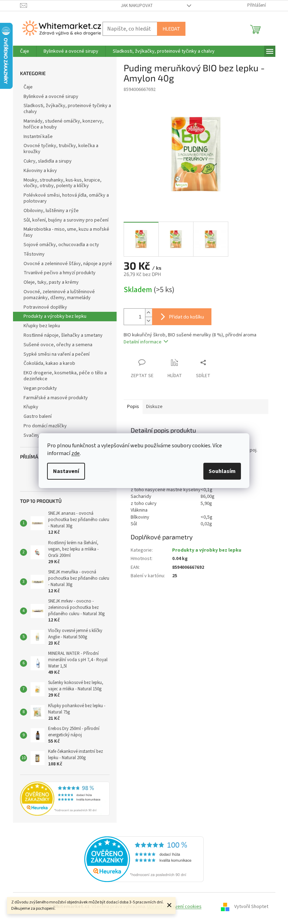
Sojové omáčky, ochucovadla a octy (61, 244)
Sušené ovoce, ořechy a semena (58, 344)
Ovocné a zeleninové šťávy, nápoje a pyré (68, 263)
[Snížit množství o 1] (148, 321)
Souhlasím (222, 471)
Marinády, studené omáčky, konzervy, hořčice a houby (64, 124)
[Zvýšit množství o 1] (148, 313)
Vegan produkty (40, 388)
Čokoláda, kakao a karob (49, 363)
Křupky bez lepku (42, 325)
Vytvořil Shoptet (251, 906)
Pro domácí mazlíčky (45, 425)
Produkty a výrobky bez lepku (55, 316)
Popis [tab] (133, 406)
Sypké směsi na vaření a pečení (57, 354)
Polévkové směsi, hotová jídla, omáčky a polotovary (66, 198)
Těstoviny (34, 254)
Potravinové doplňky (45, 307)
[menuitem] (24, 51)
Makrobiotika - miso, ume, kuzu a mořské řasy (66, 232)
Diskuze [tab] (154, 406)
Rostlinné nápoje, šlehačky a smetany (63, 335)
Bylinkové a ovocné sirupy (51, 96)
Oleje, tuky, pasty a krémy (51, 282)
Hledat (171, 29)
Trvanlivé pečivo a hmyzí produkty (60, 272)
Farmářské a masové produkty (56, 397)
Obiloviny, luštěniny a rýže (51, 210)
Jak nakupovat (137, 5)
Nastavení (66, 471)
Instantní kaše (38, 136)
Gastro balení (38, 416)
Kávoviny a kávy (40, 170)
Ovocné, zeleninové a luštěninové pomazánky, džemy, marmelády (59, 294)
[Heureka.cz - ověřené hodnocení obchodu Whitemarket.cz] (144, 859)
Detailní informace (143, 342)
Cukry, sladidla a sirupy (48, 161)
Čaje (28, 87)
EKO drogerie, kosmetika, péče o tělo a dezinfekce (65, 375)
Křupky (31, 406)
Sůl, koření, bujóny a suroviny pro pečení (66, 220)
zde (75, 453)
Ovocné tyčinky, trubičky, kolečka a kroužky (61, 148)
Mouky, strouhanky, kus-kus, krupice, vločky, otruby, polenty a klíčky (63, 183)
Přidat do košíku (186, 317)
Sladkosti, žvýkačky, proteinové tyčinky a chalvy (67, 108)
